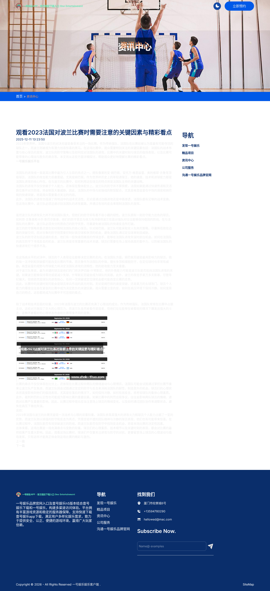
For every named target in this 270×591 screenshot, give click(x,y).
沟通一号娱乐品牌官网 (203, 6)
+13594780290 (154, 511)
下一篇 (20, 445)
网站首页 (131, 6)
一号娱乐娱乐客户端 (85, 584)
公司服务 (185, 6)
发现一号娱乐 (146, 6)
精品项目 (160, 6)
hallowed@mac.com (158, 519)
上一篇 (20, 441)
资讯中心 (173, 6)
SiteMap (248, 584)
